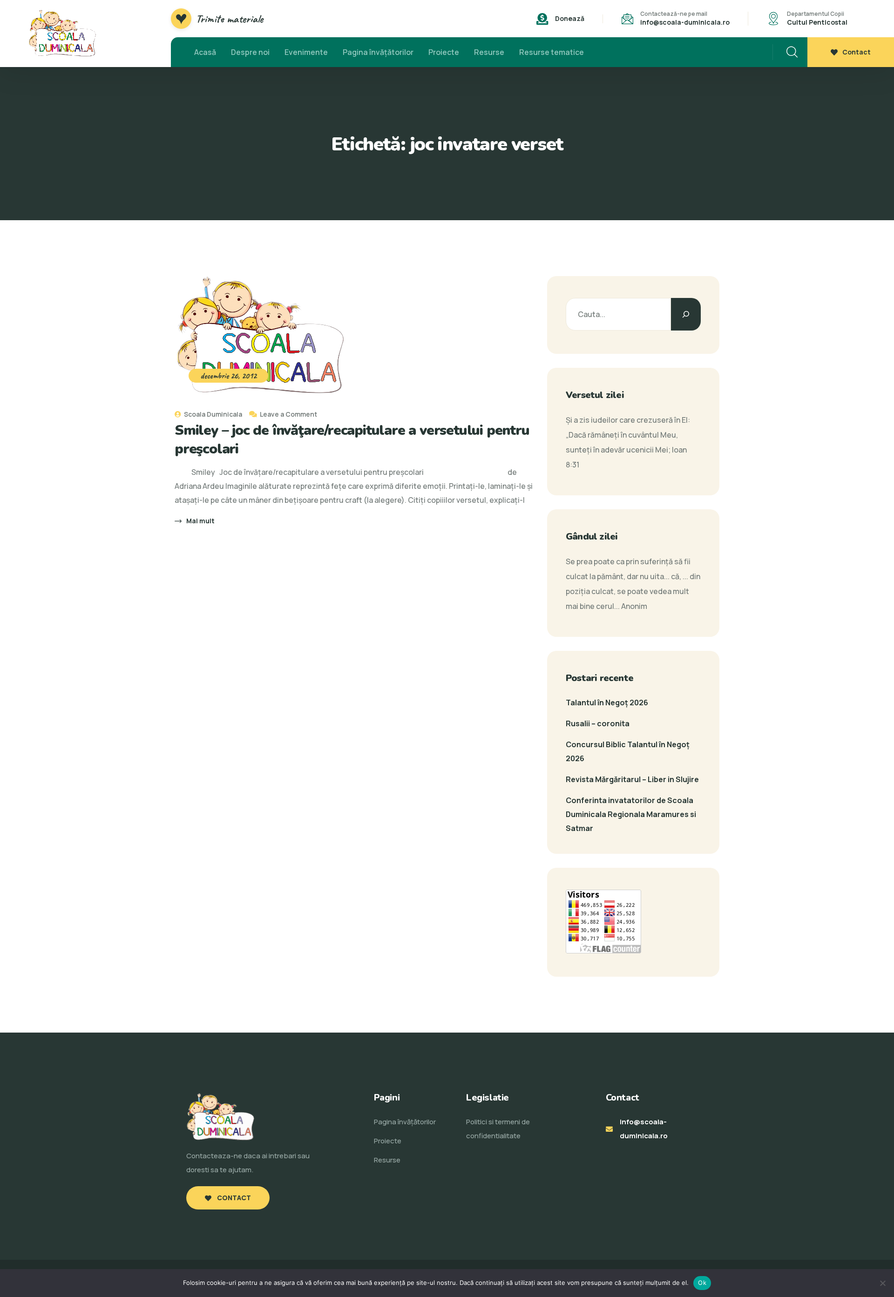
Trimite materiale (229, 19)
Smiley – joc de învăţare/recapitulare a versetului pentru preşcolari (352, 440)
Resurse (489, 52)
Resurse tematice (551, 52)
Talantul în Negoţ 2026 (607, 702)
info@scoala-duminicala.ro (685, 22)
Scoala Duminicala (212, 414)
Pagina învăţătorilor (378, 52)
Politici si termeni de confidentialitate (498, 1129)
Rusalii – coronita (598, 723)
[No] (882, 1283)
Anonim (634, 606)
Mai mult (200, 520)
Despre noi (250, 52)
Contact (856, 51)
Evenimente (306, 52)
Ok (702, 1282)
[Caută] (686, 314)
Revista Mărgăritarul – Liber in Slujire (632, 779)
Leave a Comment (288, 414)
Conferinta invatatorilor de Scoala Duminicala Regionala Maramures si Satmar (631, 814)
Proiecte (443, 52)
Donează (569, 18)
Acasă (205, 52)
